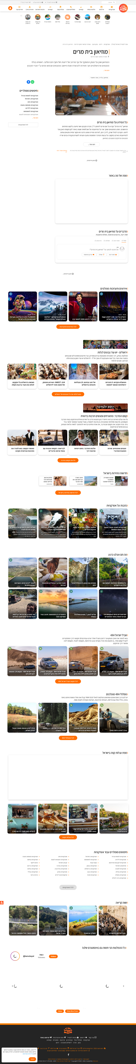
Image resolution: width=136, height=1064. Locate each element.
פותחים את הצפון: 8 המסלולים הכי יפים (83, 584)
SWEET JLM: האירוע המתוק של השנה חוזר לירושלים (54, 383)
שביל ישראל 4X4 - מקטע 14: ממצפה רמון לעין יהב (22, 672)
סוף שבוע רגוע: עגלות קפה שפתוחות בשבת (53, 830)
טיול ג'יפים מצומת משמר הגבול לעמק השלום (23, 729)
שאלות (107, 241)
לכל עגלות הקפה (68, 837)
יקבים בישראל (63, 863)
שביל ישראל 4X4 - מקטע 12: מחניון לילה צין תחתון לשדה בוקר (114, 672)
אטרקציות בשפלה (120, 875)
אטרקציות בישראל (31, 99)
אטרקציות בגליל (33, 872)
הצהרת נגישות (51, 1059)
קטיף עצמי (93, 863)
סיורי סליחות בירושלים (117, 933)
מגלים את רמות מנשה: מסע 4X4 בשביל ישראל (54, 932)
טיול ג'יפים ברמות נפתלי (118, 730)
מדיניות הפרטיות (28, 1054)
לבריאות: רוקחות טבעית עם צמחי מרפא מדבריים (54, 449)
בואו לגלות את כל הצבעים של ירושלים (68, 394)
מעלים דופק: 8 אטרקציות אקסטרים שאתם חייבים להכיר (22, 528)
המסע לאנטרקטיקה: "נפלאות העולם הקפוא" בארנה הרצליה (55, 317)
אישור (32, 1059)
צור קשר (91, 1037)
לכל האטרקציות (23, 125)
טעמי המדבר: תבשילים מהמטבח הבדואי (54, 584)
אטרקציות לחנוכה (120, 869)
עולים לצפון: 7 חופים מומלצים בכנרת (85, 615)
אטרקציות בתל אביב (61, 869)
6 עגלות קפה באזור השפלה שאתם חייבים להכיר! (115, 830)
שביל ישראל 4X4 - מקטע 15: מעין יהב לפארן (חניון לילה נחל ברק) (84, 672)
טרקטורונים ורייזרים (61, 875)
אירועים (62, 1040)
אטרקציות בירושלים (91, 869)
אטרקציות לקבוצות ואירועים (117, 863)
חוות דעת (116, 241)
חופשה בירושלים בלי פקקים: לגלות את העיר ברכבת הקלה (23, 383)
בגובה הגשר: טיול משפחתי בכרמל (24, 933)
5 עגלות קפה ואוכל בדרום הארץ (23, 831)
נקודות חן (69, 1040)
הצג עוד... (106, 70)
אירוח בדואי (34, 875)
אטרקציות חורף (92, 875)
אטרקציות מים (33, 102)
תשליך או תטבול (89, 933)
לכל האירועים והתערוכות (68, 327)
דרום (57, 1042)
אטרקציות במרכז (62, 866)
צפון (79, 1042)
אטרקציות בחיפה (32, 869)
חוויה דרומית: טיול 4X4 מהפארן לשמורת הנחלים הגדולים (85, 729)
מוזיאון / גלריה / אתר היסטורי (99, 78)
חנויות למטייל (71, 1037)
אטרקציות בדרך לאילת (119, 878)
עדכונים (98, 241)
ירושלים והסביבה (66, 1042)
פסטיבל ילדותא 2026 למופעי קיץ (84, 318)
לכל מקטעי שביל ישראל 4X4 (68, 681)
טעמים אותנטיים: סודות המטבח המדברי (117, 449)
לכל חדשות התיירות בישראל (68, 492)
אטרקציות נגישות (32, 860)
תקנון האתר (86, 1059)
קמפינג (49, 1040)
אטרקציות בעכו (92, 872)
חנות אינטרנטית (58, 1037)
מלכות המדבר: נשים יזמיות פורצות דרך (84, 449)
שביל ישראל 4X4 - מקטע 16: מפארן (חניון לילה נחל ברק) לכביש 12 (53, 672)
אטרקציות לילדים (32, 108)
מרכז (75, 1042)
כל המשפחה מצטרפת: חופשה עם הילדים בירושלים (114, 584)
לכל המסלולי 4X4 (68, 738)
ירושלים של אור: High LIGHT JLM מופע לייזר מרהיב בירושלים (114, 317)
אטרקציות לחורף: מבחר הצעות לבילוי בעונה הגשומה (115, 528)
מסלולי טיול (78, 1040)
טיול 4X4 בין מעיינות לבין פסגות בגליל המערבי (54, 729)
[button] (21, 16)
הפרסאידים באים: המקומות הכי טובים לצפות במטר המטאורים (115, 615)
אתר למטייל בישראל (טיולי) (63, 1061)
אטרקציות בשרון (62, 872)
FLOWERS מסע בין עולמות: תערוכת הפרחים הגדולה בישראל (22, 317)
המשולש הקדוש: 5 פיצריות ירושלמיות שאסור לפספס (115, 383)
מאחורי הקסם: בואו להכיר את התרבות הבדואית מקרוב (22, 449)
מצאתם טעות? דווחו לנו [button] (62, 151)
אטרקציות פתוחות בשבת (29, 105)
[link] (32, 82)
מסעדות (55, 1040)
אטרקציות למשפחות (30, 111)
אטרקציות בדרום (32, 866)
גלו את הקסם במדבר (68, 460)
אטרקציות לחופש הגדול (29, 95)
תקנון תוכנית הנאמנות (62, 1059)
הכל (124, 241)
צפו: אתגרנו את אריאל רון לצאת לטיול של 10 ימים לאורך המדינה (24, 615)
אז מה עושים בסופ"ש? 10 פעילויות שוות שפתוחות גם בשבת (53, 528)
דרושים (82, 1037)
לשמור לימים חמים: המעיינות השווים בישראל (24, 584)
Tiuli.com (95, 1061)
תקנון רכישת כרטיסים (75, 1059)
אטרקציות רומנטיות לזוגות (59, 860)
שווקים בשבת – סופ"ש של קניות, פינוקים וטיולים (84, 528)
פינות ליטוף (34, 863)
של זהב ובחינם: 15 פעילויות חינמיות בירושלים (84, 383)
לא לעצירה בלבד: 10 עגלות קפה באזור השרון (84, 830)
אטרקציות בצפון (92, 866)
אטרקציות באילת (121, 872)
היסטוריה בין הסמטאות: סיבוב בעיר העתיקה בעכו (53, 615)
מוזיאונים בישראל (120, 866)
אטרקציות (86, 1040)
